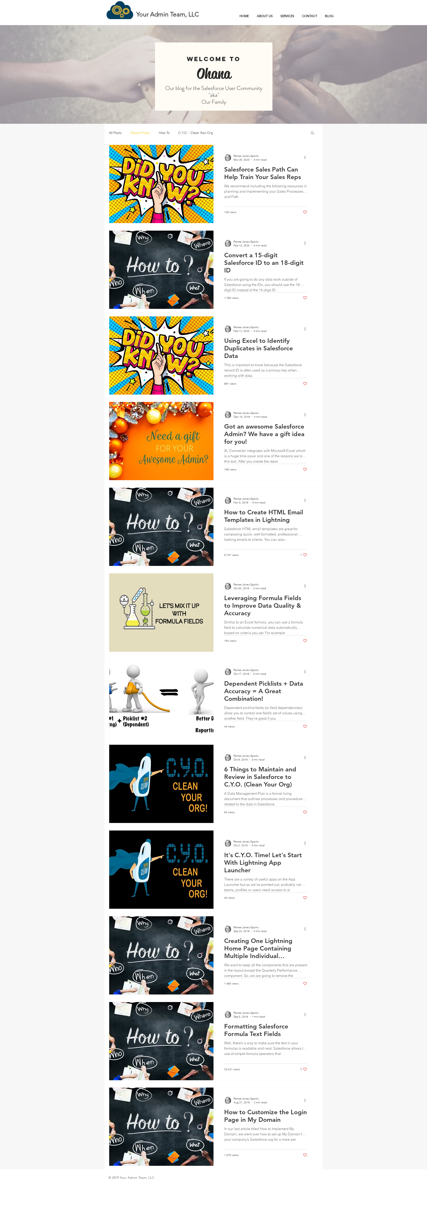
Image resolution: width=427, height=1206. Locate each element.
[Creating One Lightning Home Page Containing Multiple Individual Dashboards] (161, 955)
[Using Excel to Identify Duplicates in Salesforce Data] (161, 355)
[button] (312, 133)
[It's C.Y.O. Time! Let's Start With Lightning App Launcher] (161, 870)
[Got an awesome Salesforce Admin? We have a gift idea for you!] (161, 441)
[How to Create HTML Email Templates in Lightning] (161, 527)
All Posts (115, 133)
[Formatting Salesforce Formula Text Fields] (161, 1041)
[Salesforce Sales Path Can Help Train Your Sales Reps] (161, 184)
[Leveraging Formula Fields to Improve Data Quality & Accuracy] (161, 612)
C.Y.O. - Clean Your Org (195, 133)
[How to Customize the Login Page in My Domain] (161, 1127)
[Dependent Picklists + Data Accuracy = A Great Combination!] (161, 698)
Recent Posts (140, 133)
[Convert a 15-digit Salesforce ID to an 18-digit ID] (161, 270)
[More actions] (306, 157)
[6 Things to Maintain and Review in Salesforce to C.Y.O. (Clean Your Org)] (161, 784)
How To (164, 133)
